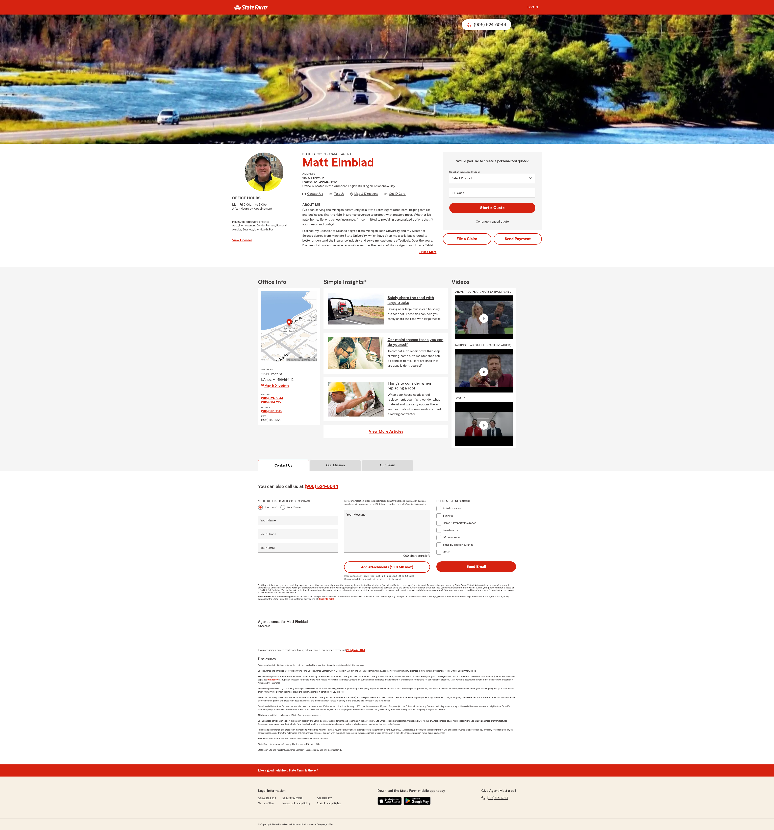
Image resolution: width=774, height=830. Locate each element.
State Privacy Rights (329, 803)
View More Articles (386, 431)
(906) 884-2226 (272, 402)
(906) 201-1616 (271, 411)
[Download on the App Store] (390, 801)
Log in (532, 7)
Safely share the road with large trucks (411, 300)
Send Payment (518, 239)
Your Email (270, 507)
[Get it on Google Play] (417, 801)
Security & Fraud (292, 798)
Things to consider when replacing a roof (409, 385)
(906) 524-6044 (272, 398)
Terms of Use (266, 803)
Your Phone (294, 507)
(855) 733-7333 (326, 599)
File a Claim (467, 239)
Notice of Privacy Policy (296, 803)
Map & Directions (276, 385)
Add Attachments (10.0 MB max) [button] (387, 567)
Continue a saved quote (492, 221)
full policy (272, 679)
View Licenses (242, 240)
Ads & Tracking (267, 798)
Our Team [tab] (387, 465)
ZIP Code (458, 193)
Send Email (476, 567)
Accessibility (324, 798)
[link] (251, 7)
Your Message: (356, 514)
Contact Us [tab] (283, 465)
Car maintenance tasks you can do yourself (415, 342)
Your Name (268, 520)
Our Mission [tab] (335, 465)
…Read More (427, 251)
